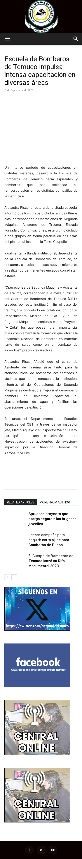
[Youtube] (53, 850)
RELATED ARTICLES (20, 502)
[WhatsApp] (39, 100)
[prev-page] (7, 577)
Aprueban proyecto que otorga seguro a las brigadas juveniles (52, 519)
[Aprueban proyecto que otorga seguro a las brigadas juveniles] (15, 518)
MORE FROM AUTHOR (55, 502)
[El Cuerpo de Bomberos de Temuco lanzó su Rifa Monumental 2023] (15, 560)
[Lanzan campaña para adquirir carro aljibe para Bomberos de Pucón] (15, 539)
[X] (18, 100)
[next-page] (14, 577)
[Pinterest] (28, 100)
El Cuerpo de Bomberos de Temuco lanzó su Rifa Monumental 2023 (50, 561)
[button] (7, 39)
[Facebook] (8, 100)
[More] (49, 100)
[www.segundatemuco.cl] (41, 16)
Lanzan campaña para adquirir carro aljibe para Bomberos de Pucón (48, 540)
